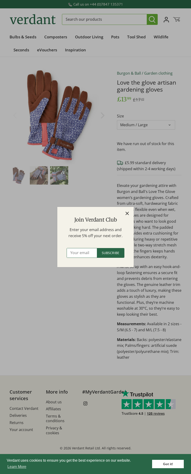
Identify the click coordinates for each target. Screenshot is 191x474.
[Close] (127, 213)
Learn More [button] (16, 467)
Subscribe (110, 253)
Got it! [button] (168, 464)
